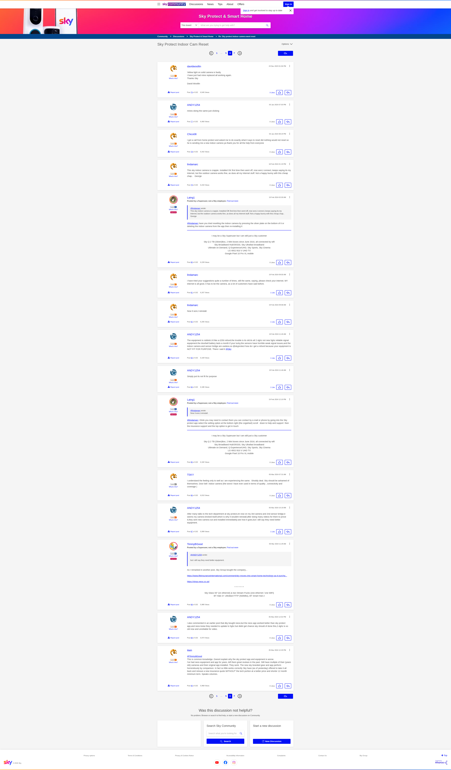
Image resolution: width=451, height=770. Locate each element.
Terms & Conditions (135, 755)
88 (192, 604)
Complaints (281, 755)
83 (192, 358)
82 (192, 322)
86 (192, 495)
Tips (220, 4)
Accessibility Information (235, 755)
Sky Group (363, 755)
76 (192, 92)
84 (192, 387)
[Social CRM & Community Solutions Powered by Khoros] (441, 762)
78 (192, 152)
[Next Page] (239, 53)
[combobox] (231, 25)
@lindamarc (195, 208)
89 (192, 638)
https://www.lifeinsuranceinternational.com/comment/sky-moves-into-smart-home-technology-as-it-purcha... (237, 576)
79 (192, 185)
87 (192, 531)
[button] (289, 66)
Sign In (288, 4)
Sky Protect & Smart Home (225, 16)
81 (192, 292)
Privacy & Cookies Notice (184, 755)
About (230, 4)
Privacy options (89, 755)
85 (192, 462)
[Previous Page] (211, 53)
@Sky (228, 349)
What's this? (173, 78)
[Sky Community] (174, 4)
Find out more (232, 201)
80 (192, 262)
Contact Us (322, 755)
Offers (240, 4)
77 (192, 121)
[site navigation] (158, 4)
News (210, 4)
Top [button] (445, 755)
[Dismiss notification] (290, 10)
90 (192, 686)
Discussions (196, 4)
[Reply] (288, 92)
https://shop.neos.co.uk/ (198, 581)
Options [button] (285, 44)
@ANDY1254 (196, 555)
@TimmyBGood (194, 656)
